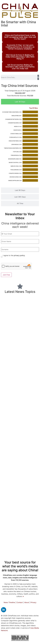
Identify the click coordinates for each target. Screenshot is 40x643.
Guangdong (11, 423)
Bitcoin (9, 526)
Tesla (15, 366)
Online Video (11, 380)
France (28, 477)
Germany (9, 462)
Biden (23, 487)
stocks (6, 493)
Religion (24, 531)
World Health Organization (15, 362)
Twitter (12, 511)
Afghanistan (10, 400)
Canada (10, 375)
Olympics (20, 516)
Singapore (28, 440)
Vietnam (6, 453)
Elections (19, 462)
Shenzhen (32, 362)
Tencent (25, 467)
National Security (24, 375)
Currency (14, 530)
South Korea (10, 304)
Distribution (30, 430)
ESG (20, 314)
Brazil (18, 384)
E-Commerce (28, 348)
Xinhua (32, 545)
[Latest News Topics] (20, 286)
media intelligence (12, 535)
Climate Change (31, 321)
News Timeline (9, 602)
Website (19, 503)
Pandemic (16, 477)
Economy (14, 429)
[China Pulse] (20, 10)
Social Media (15, 418)
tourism (16, 472)
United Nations (9, 389)
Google (26, 522)
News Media (13, 467)
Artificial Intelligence (15, 445)
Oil (30, 531)
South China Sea (22, 498)
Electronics (15, 395)
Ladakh (28, 516)
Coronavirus (14, 353)
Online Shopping (11, 332)
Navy (32, 467)
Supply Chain (29, 370)
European (15, 299)
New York (7, 440)
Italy (13, 453)
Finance (32, 389)
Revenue (8, 471)
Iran (15, 526)
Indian (31, 379)
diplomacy (31, 502)
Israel (4, 512)
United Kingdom (27, 303)
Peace (24, 457)
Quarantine (22, 400)
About (26, 602)
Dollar (36, 477)
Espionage (8, 310)
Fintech (30, 444)
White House (14, 482)
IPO (35, 494)
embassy (33, 457)
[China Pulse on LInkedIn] (3, 609)
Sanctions (32, 512)
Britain (31, 423)
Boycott (29, 412)
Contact (20, 602)
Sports (21, 389)
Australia (27, 384)
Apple (33, 540)
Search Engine (10, 314)
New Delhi (8, 449)
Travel (19, 453)
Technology (12, 521)
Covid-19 (11, 320)
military (14, 337)
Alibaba (8, 327)
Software (30, 418)
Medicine (25, 493)
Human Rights (13, 347)
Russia (22, 423)
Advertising (27, 337)
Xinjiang (33, 453)
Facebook (9, 498)
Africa (4, 477)
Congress (23, 526)
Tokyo (31, 526)
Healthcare (22, 540)
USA (36, 440)
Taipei (26, 453)
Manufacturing (20, 357)
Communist (28, 327)
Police (33, 471)
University (26, 482)
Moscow (11, 384)
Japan (17, 327)
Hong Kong (10, 343)
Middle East (24, 449)
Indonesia (17, 440)
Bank (25, 395)
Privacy (33, 602)
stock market (9, 436)
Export (33, 449)
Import (34, 343)
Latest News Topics (20, 292)
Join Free (6, 275)
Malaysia (8, 366)
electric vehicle (11, 545)
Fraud (33, 498)
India (32, 395)
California (22, 379)
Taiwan (31, 487)
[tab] (20, 101)
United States (25, 309)
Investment (15, 412)
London (22, 366)
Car (24, 512)
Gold (16, 449)
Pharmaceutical (30, 314)
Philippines (30, 462)
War (4, 457)
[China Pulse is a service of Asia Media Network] (20, 638)
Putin (21, 332)
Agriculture (25, 343)
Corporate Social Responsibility (16, 549)
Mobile (31, 400)
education (11, 487)
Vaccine (24, 545)
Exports (27, 406)
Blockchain (29, 353)
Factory (34, 549)
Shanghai (9, 502)
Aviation (7, 507)
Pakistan (17, 507)
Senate (34, 522)
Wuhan (13, 493)
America (31, 435)
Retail (6, 395)
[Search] (38, 77)
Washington (30, 535)
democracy (31, 331)
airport (24, 508)
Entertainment (29, 299)
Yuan (19, 512)
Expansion (31, 366)
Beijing (15, 405)
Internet (32, 507)
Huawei (11, 516)
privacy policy (19, 255)
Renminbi (20, 436)
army (6, 299)
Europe (25, 471)
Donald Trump (13, 370)
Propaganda (14, 458)
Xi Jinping (9, 540)
